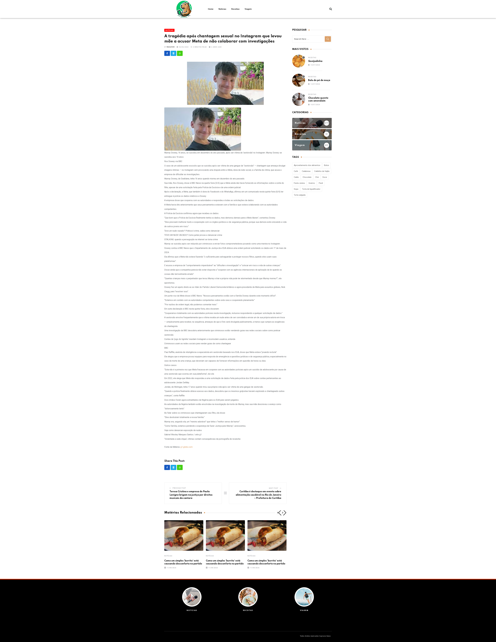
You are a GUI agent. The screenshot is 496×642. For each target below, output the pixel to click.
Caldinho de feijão (322, 171)
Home (210, 9)
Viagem (248, 9)
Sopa (296, 189)
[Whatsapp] (180, 53)
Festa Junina (299, 183)
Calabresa (306, 171)
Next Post (273, 488)
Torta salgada (299, 195)
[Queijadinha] (298, 61)
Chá (317, 177)
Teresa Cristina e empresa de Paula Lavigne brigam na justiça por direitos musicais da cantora (191, 494)
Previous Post (179, 488)
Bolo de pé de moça (319, 80)
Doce (325, 177)
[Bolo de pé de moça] (298, 80)
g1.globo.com (186, 447)
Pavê (321, 183)
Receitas (235, 9)
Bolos (326, 165)
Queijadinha (315, 61)
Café (296, 171)
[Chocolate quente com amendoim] (298, 99)
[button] (330, 9)
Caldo (296, 177)
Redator (171, 47)
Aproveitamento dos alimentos (307, 165)
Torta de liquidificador (311, 189)
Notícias (222, 9)
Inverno (312, 183)
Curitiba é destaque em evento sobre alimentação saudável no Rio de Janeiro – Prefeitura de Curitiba (258, 494)
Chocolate (307, 177)
